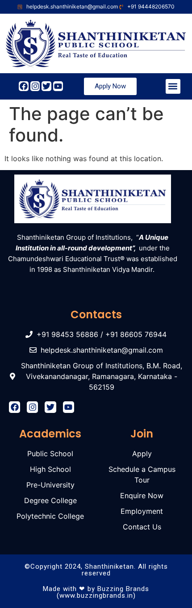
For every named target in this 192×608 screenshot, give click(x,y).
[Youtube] (58, 86)
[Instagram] (35, 86)
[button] (173, 86)
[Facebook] (24, 86)
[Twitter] (46, 86)
